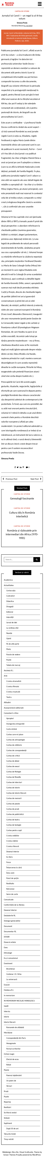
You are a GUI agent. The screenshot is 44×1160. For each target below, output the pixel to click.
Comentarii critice (11, 713)
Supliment (8, 1123)
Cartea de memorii (14, 798)
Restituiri (7, 1107)
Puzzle (8, 660)
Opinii (8, 639)
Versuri (9, 1086)
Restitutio (10, 884)
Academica (8, 580)
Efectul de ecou (12, 1059)
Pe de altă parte (12, 644)
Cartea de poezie (13, 804)
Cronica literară (12, 846)
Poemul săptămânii (14, 1076)
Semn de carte (12, 894)
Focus (8, 862)
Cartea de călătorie (14, 745)
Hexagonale (11, 1043)
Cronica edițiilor (12, 836)
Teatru (8, 697)
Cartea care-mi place (14, 735)
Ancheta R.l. (8, 671)
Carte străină (11, 729)
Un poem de (11, 1081)
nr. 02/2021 (28, 26)
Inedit (6, 1006)
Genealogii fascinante (22, 498)
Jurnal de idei (11, 623)
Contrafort (10, 596)
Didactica (10, 601)
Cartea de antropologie (15, 740)
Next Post (35, 479)
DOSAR (7, 937)
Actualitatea (9, 585)
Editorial (9, 612)
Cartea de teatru (13, 820)
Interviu (7, 1012)
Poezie (6, 1070)
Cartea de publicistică (15, 814)
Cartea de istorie (22, 11)
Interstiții (10, 617)
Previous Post (11, 479)
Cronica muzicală (13, 692)
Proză (6, 1091)
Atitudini (7, 703)
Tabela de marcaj (13, 665)
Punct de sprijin (12, 878)
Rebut (8, 1065)
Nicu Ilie (15, 1152)
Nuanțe (9, 633)
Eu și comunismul (11, 958)
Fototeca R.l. (9, 990)
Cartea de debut (12, 761)
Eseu (6, 948)
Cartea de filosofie (13, 777)
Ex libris (9, 857)
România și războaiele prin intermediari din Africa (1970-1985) (22, 534)
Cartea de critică (13, 756)
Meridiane (8, 1033)
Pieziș (8, 649)
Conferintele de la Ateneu (14, 905)
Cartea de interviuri (14, 782)
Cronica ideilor (12, 841)
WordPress (36, 1155)
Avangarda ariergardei (15, 724)
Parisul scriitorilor (13, 1049)
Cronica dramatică (13, 681)
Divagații (9, 607)
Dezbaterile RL (10, 916)
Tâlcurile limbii (10, 1134)
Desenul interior (12, 852)
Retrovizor (10, 889)
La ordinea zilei (12, 628)
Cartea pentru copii (14, 830)
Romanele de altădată (15, 1028)
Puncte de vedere (13, 655)
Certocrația (10, 591)
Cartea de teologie (13, 825)
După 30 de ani (12, 1129)
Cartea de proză (12, 809)
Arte (5, 676)
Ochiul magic (9, 1054)
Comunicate (8, 900)
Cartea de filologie (13, 772)
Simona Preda (22, 23)
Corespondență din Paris (16, 1038)
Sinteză (7, 1118)
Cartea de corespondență (16, 751)
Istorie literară (9, 1022)
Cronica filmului (12, 687)
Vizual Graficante (26, 1152)
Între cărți (10, 873)
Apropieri (10, 719)
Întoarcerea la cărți (14, 868)
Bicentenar (10, 969)
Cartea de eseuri (13, 767)
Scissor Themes (9, 1155)
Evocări (7, 985)
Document (8, 926)
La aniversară (11, 980)
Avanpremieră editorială (13, 708)
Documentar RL (10, 932)
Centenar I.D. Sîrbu (13, 974)
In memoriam (9, 996)
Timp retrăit (9, 1139)
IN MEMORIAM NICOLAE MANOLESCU (19, 1001)
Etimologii (8, 953)
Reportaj (7, 1102)
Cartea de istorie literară (16, 793)
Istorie (6, 1017)
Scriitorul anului (10, 1113)
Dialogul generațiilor (12, 921)
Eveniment (8, 964)
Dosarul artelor (10, 942)
